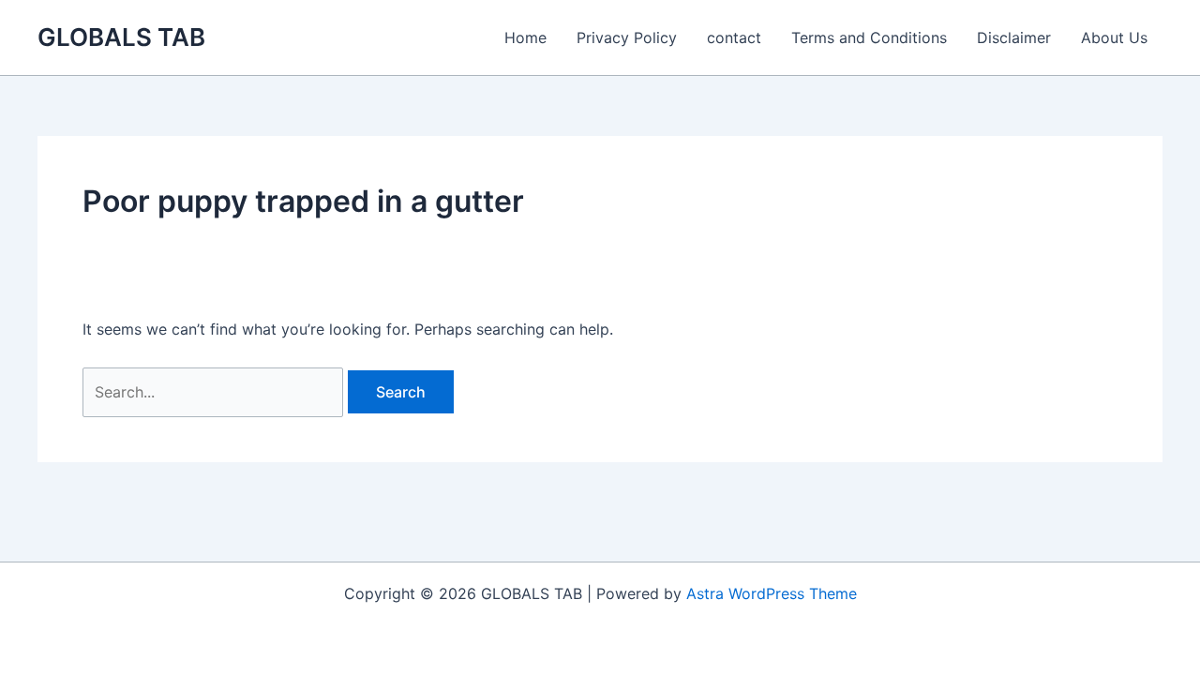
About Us (1114, 37)
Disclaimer (1014, 37)
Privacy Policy (627, 37)
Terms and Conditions (869, 37)
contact (734, 37)
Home (525, 37)
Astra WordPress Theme (771, 593)
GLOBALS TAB (121, 37)
